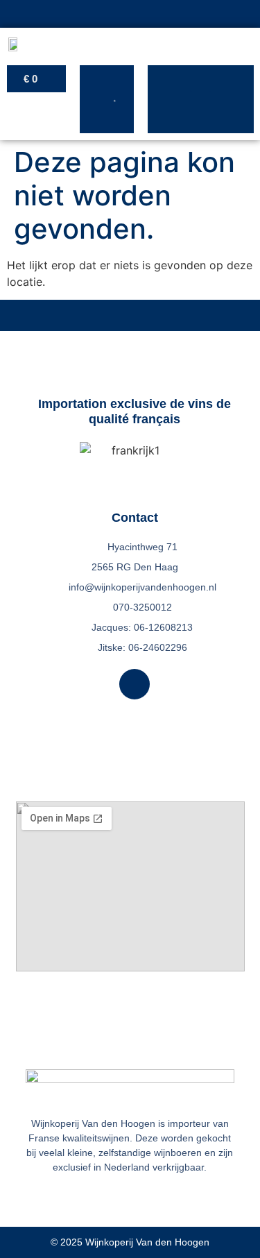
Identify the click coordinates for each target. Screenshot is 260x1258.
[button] (200, 78)
